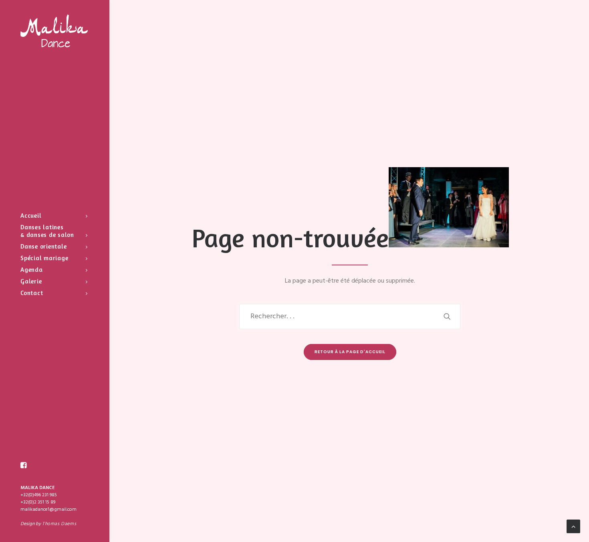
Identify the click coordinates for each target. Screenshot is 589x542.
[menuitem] (23, 465)
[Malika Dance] (54, 30)
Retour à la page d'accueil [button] (350, 352)
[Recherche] (350, 316)
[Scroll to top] (573, 526)
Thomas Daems (59, 524)
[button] (23, 465)
